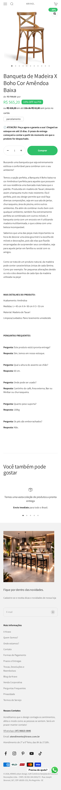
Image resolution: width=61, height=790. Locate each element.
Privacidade (9, 694)
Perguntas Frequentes (14, 688)
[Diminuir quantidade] (8, 150)
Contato (7, 649)
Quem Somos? (10, 637)
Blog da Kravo (10, 676)
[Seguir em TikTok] (40, 753)
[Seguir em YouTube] (31, 753)
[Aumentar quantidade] (21, 150)
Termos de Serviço (12, 700)
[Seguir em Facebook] (5, 753)
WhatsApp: (17, 730)
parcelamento (13, 118)
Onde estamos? (11, 643)
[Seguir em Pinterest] (23, 753)
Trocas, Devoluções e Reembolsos (13, 668)
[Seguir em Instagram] (14, 753)
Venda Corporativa (12, 682)
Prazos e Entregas (12, 661)
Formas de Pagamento (14, 655)
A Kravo (7, 631)
